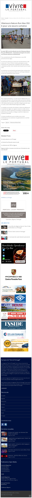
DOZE (2, 474)
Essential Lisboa (5, 468)
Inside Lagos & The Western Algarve (9, 480)
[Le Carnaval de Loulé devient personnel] (4, 239)
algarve (7, 122)
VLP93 (2, 197)
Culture (3, 407)
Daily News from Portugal (6, 494)
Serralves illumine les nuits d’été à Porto (19, 450)
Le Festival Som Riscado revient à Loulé (10, 142)
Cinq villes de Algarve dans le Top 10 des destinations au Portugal (19, 226)
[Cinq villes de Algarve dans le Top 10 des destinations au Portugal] (4, 228)
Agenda (3, 398)
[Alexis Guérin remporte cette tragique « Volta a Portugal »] (4, 447)
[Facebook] (2, 424)
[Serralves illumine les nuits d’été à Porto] (4, 452)
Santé (2, 413)
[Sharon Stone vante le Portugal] (4, 234)
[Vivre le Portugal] (16, 7)
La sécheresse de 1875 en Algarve (9, 145)
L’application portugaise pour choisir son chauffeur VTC (19, 438)
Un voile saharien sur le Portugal (8, 139)
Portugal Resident (5, 483)
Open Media (9, 492)
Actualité (6, 18)
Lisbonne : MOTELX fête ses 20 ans (17, 455)
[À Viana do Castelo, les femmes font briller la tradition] (4, 435)
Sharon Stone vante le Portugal (16, 231)
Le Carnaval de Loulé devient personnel (19, 237)
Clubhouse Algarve (5, 487)
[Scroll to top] (30, 496)
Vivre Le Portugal (8, 197)
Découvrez (3, 401)
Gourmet (3, 410)
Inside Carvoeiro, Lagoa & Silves (8, 478)
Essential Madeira (5, 469)
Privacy (17, 492)
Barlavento (4, 484)
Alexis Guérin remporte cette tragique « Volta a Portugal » (19, 444)
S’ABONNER (4, 388)
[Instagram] (5, 424)
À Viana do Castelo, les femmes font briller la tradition (18, 433)
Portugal (3, 415)
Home (2, 18)
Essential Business (5, 471)
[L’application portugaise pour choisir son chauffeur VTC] (4, 441)
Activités (3, 404)
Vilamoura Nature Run (15, 122)
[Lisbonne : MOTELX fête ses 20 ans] (4, 457)
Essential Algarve (5, 466)
